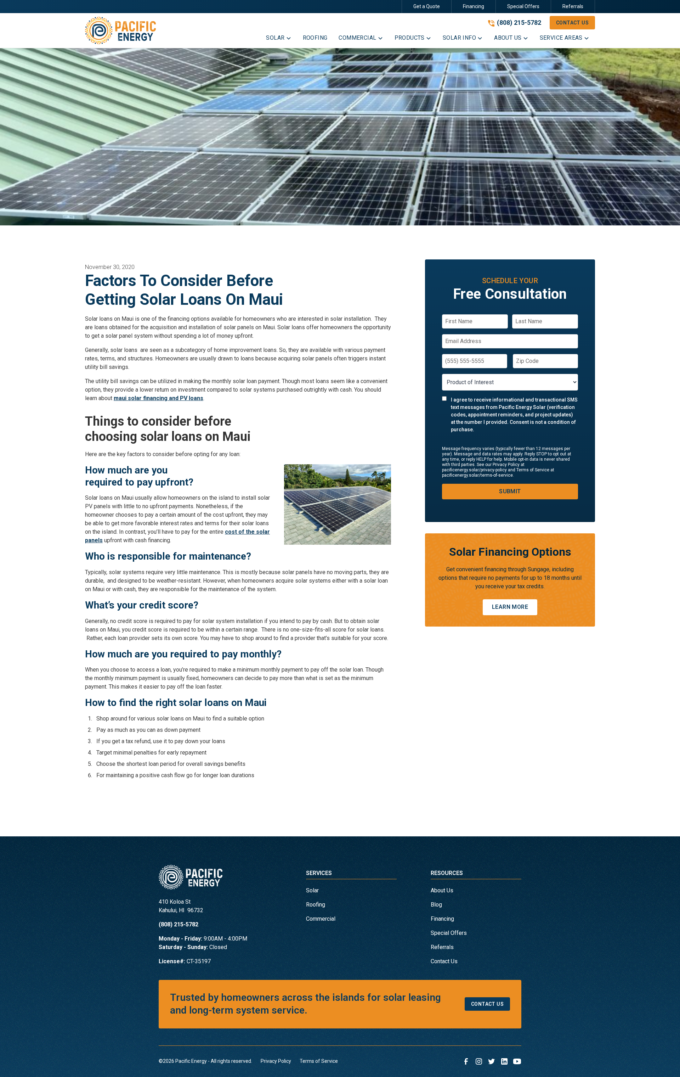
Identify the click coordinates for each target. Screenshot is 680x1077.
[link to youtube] (517, 1061)
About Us (442, 890)
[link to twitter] (491, 1061)
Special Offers (523, 6)
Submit (510, 491)
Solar (312, 890)
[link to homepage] (120, 30)
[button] (278, 39)
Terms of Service (319, 1061)
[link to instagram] (479, 1061)
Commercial (320, 918)
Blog (436, 904)
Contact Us (572, 23)
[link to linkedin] (504, 1061)
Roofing (315, 904)
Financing (473, 6)
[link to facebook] (466, 1061)
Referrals (572, 6)
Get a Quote (426, 6)
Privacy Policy (276, 1061)
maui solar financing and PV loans (158, 398)
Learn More (510, 607)
